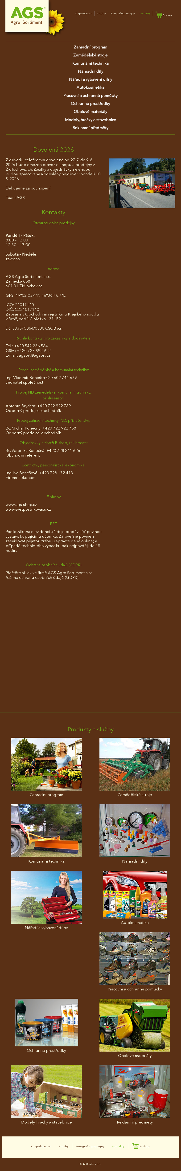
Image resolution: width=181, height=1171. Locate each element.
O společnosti (83, 13)
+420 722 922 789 (54, 406)
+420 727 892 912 (34, 351)
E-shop (167, 15)
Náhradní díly (90, 72)
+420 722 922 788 (59, 428)
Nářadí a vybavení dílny (90, 80)
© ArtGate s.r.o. (90, 1164)
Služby (101, 13)
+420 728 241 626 (63, 451)
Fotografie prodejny (123, 13)
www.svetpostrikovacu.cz (28, 510)
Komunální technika (90, 64)
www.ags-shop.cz (21, 505)
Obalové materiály (90, 112)
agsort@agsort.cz (34, 356)
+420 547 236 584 (31, 346)
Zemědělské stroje (90, 55)
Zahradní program (90, 47)
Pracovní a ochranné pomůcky (90, 96)
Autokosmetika (90, 88)
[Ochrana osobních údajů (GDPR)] (142, 183)
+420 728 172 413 (56, 473)
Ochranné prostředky (90, 104)
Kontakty (145, 13)
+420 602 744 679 (60, 378)
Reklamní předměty (90, 128)
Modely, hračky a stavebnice (90, 120)
